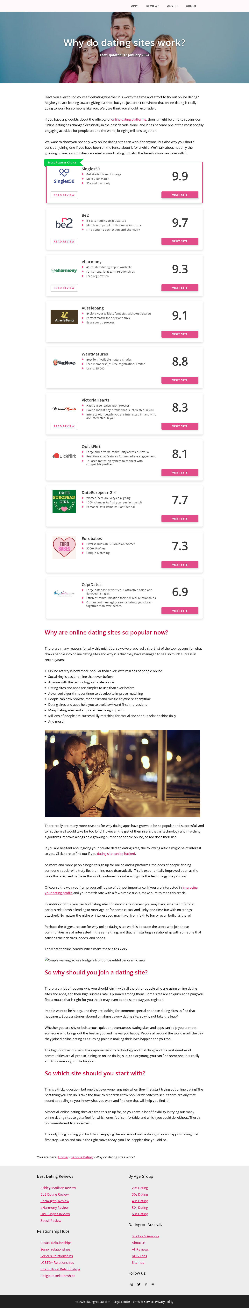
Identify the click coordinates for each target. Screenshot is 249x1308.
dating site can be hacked (116, 853)
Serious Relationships (56, 1256)
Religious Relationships (57, 1275)
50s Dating (140, 1207)
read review (64, 195)
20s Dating (140, 1187)
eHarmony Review (54, 1207)
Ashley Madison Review (58, 1187)
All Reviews (140, 1249)
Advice (172, 6)
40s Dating (140, 1201)
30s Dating (140, 1194)
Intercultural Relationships (60, 1269)
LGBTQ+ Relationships (57, 1262)
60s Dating (140, 1214)
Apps (135, 6)
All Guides (139, 1256)
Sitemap (138, 1262)
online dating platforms (128, 119)
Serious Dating (82, 1157)
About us (138, 1242)
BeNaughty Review (54, 1201)
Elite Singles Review (55, 1214)
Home (63, 1157)
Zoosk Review (50, 1220)
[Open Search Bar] (206, 6)
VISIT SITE (180, 195)
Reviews (153, 6)
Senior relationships (55, 1249)
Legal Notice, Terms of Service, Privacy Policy (143, 1302)
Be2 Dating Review (54, 1194)
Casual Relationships (55, 1242)
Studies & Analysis (145, 1236)
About (191, 6)
